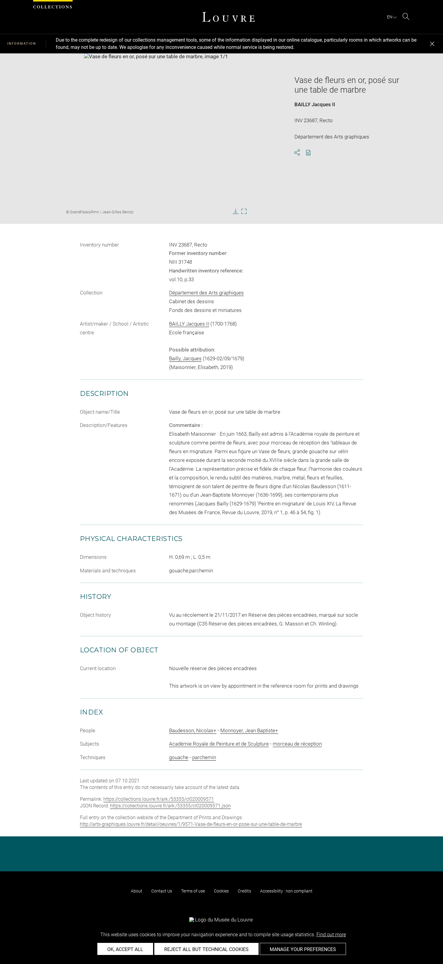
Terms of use (193, 891)
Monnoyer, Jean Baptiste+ (249, 730)
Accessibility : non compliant (286, 891)
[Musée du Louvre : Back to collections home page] (228, 17)
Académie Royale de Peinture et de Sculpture (219, 744)
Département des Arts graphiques (206, 293)
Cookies (221, 891)
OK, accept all (125, 949)
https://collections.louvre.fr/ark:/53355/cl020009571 (158, 799)
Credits (244, 891)
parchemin (204, 757)
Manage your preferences (303, 949)
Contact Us (161, 891)
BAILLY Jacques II (314, 104)
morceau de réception (297, 744)
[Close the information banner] (432, 43)
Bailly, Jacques (185, 358)
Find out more (331, 934)
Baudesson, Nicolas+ (192, 730)
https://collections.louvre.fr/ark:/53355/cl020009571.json (170, 806)
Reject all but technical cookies (206, 949)
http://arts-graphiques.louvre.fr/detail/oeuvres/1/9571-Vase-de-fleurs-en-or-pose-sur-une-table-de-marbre (191, 824)
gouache (178, 757)
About (136, 891)
